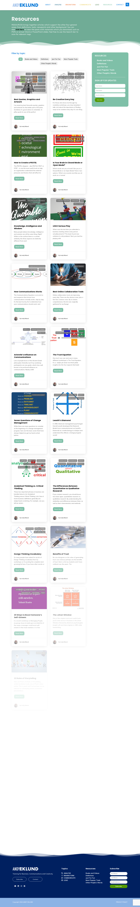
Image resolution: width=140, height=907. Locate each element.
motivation (41, 84)
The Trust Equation (62, 354)
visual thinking (79, 204)
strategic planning (39, 140)
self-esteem (35, 592)
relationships (79, 332)
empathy (24, 84)
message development (38, 329)
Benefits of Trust (61, 554)
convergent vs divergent (37, 779)
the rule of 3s (79, 786)
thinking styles (40, 90)
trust (82, 336)
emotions (42, 80)
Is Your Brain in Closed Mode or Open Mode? (68, 163)
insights (34, 467)
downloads (33, 80)
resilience (25, 90)
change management (38, 74)
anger (28, 74)
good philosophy (31, 589)
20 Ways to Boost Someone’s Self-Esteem (28, 616)
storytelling (41, 653)
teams (31, 90)
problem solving (40, 87)
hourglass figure (29, 464)
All (20, 59)
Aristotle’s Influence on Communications (25, 355)
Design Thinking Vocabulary (27, 554)
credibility (73, 329)
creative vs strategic (77, 137)
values (43, 716)
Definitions (44, 59)
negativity (19, 87)
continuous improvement (29, 77)
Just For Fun (56, 59)
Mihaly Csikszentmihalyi (66, 77)
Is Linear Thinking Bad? (25, 805)
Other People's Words (48, 63)
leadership (32, 84)
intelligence (31, 204)
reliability (75, 336)
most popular (71, 464)
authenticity (20, 589)
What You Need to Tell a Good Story (67, 679)
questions (80, 398)
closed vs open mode (62, 137)
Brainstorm (70, 5)
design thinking (40, 528)
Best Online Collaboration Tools (68, 291)
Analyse (58, 5)
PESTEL (29, 140)
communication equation (37, 266)
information (41, 464)
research (42, 467)
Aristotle (26, 329)
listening (81, 653)
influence (42, 589)
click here (20, 29)
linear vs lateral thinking (25, 786)
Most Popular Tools (71, 59)
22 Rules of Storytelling (25, 678)
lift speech (80, 779)
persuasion (41, 332)
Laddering (19, 741)
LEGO (82, 200)
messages (42, 269)
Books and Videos (31, 59)
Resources (107, 5)
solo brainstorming (38, 848)
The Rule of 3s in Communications (61, 806)
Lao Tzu (70, 74)
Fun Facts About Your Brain (66, 870)
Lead (97, 5)
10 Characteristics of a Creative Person (29, 871)
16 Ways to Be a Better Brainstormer (63, 742)
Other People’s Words (106, 73)
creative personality (63, 716)
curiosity (23, 460)
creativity (42, 77)
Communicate (85, 5)
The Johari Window (62, 615)
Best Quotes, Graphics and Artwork (27, 100)
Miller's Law (80, 783)
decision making (22, 80)
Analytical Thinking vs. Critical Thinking (28, 487)
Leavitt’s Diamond (62, 420)
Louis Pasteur (79, 74)
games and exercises (63, 200)
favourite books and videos (64, 140)
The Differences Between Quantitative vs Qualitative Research (66, 488)
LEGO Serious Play (61, 226)
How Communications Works (28, 291)
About (48, 5)
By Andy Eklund (24, 126)
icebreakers (74, 200)
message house (69, 783)
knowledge (41, 204)
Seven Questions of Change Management (27, 421)
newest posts (28, 87)
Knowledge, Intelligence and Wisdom (28, 227)
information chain (24, 467)
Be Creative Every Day (63, 99)
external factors (39, 137)
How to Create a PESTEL (25, 162)
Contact (120, 5)
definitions (22, 200)
